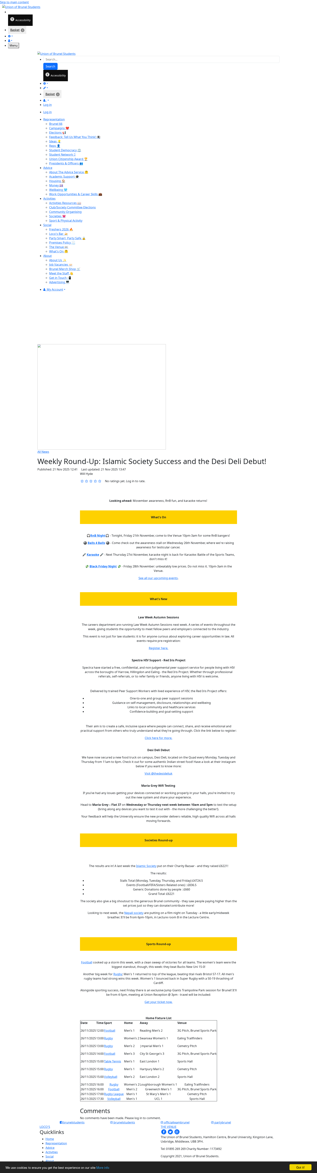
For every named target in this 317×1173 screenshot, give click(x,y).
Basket (15, 30)
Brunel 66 (55, 124)
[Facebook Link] (164, 1132)
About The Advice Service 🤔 (68, 172)
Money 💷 (56, 185)
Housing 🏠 (57, 181)
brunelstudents (73, 1122)
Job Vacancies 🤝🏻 (60, 265)
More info (102, 1167)
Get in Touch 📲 (60, 278)
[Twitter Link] (170, 1132)
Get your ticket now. (158, 1002)
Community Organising (65, 212)
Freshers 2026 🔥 (61, 229)
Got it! (300, 1167)
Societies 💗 (57, 216)
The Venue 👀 (58, 247)
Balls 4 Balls (96, 543)
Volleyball (110, 1077)
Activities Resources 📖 (65, 203)
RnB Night (97, 536)
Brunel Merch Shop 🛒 (64, 269)
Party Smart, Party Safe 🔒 (67, 238)
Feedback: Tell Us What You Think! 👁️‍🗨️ (74, 137)
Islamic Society (146, 866)
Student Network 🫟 (62, 155)
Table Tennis (112, 1061)
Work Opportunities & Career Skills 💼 (75, 194)
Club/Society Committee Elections (72, 207)
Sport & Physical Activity (65, 221)
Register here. (158, 648)
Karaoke (93, 555)
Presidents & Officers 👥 (66, 163)
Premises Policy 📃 (62, 243)
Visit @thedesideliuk (158, 773)
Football (86, 962)
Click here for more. (158, 738)
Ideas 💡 (55, 141)
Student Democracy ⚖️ (65, 150)
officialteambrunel (176, 1122)
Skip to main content (14, 2)
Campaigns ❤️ (59, 128)
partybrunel (222, 1122)
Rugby (117, 974)
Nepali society (133, 913)
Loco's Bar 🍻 (58, 234)
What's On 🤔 (58, 251)
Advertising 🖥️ (59, 282)
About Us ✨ (57, 260)
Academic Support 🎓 (64, 177)
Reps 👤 (54, 146)
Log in (47, 105)
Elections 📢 (57, 133)
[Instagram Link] (177, 1132)
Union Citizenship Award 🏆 (68, 159)
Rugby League (114, 1094)
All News (43, 452)
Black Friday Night (103, 566)
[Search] (10, 11)
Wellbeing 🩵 (58, 190)
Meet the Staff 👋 (61, 273)
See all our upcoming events (158, 578)
